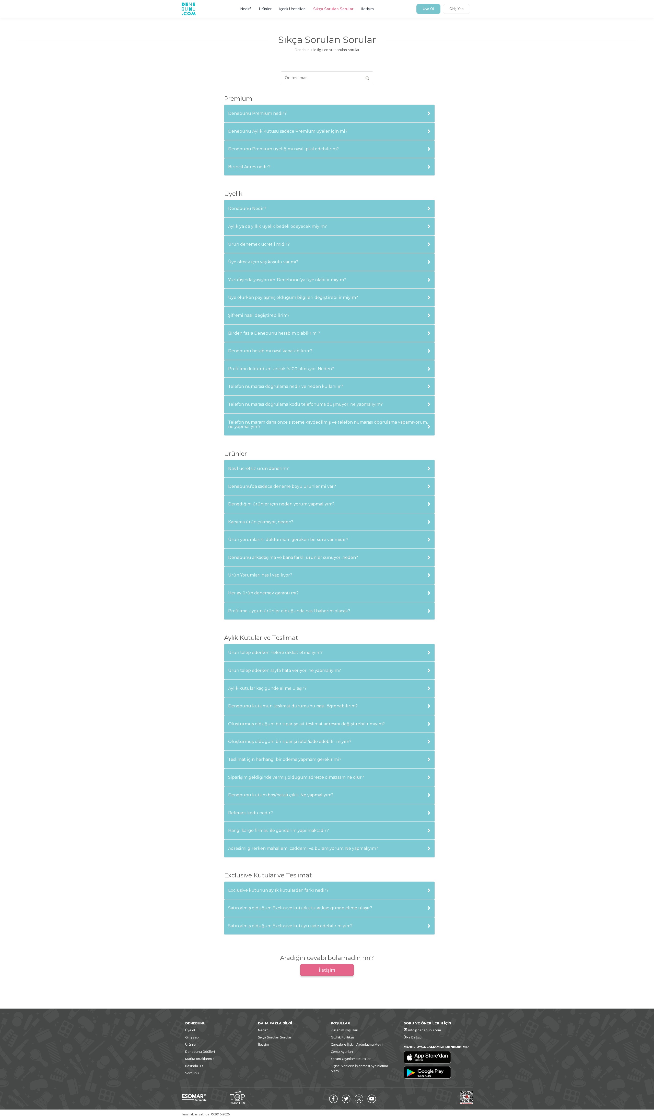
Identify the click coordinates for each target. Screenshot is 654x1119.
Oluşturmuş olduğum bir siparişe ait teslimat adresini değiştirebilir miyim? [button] (306, 724)
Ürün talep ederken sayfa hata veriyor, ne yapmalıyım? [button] (284, 670)
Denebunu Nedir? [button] (247, 208)
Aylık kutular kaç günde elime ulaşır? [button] (267, 688)
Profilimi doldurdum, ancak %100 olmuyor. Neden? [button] (281, 369)
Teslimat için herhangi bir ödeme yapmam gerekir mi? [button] (284, 759)
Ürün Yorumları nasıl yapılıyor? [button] (260, 575)
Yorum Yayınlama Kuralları (351, 1058)
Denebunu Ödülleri (200, 1051)
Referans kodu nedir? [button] (250, 813)
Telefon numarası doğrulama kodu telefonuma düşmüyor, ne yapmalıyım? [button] (305, 404)
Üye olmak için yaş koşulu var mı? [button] (263, 262)
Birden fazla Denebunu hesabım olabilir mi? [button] (274, 333)
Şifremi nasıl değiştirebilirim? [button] (258, 315)
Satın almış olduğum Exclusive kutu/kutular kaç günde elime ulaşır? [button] (300, 908)
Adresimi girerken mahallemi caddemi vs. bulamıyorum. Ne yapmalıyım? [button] (303, 848)
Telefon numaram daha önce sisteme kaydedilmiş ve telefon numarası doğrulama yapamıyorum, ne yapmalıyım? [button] (328, 424)
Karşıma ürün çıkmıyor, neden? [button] (260, 522)
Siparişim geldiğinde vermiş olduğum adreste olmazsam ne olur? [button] (296, 777)
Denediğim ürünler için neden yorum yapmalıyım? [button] (281, 504)
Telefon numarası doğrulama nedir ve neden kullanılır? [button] (285, 386)
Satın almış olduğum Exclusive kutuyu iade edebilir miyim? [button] (290, 926)
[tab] (329, 113)
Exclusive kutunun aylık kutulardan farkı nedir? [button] (278, 890)
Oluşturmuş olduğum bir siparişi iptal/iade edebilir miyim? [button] (289, 741)
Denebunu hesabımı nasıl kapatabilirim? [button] (270, 351)
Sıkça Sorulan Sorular (333, 9)
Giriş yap (192, 1037)
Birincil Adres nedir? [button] (249, 167)
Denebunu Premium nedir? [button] (257, 113)
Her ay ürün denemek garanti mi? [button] (263, 593)
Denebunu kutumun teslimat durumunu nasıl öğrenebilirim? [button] (293, 706)
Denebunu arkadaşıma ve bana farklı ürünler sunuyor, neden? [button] (293, 557)
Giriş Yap (456, 9)
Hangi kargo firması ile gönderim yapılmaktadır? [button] (278, 830)
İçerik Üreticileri (292, 9)
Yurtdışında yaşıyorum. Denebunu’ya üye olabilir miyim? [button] (287, 280)
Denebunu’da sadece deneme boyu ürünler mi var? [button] (282, 486)
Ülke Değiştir (413, 1037)
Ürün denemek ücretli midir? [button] (259, 244)
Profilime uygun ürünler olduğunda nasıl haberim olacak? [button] (289, 611)
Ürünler (265, 9)
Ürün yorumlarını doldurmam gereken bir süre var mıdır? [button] (288, 539)
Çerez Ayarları (342, 1051)
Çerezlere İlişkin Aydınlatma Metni (357, 1044)
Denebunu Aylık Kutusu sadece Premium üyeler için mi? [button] (287, 131)
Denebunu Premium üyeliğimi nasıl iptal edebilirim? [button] (283, 149)
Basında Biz (194, 1066)
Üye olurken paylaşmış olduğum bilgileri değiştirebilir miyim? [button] (293, 297)
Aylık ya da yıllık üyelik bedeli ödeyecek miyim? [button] (277, 226)
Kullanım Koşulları (344, 1030)
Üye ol (190, 1030)
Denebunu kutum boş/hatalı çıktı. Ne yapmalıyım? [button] (280, 795)
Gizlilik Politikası (343, 1037)
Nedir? (245, 9)
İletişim (367, 9)
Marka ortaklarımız (199, 1058)
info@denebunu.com (424, 1030)
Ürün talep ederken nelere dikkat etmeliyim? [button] (275, 652)
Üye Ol (428, 9)
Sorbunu (192, 1073)
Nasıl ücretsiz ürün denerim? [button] (258, 468)
